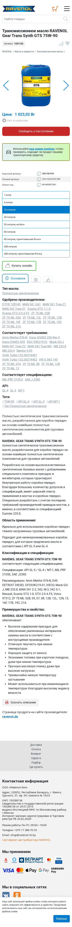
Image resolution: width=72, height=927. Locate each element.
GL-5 (13, 390)
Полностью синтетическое (20, 293)
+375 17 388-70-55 (25, 830)
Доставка (36, 744)
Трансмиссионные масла (50, 51)
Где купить (36, 767)
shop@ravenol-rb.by (23, 835)
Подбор (36, 762)
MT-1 (21, 390)
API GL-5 (38, 401)
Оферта (36, 758)
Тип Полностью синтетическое (25, 406)
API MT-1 (54, 401)
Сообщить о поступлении (36, 131)
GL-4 (5, 390)
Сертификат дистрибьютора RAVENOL (26, 840)
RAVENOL (7, 51)
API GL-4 (23, 401)
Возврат (36, 753)
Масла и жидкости (24, 51)
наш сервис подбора (41, 148)
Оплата (36, 749)
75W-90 (9, 401)
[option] (36, 85)
